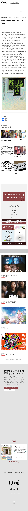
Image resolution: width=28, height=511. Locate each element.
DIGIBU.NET (13, 251)
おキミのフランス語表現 (14, 243)
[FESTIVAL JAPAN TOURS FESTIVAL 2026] (7, 357)
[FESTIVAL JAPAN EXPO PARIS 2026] (6, 331)
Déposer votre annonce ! (14, 220)
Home (2, 15)
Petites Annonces (14, 206)
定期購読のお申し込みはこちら (11, 387)
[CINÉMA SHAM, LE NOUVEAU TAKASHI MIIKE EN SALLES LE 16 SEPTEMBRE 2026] (9, 304)
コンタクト (20, 469)
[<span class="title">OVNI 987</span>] (14, 444)
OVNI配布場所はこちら (9, 389)
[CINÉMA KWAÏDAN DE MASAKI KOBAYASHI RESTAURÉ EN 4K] (9, 278)
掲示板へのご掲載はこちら (13, 222)
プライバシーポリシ (19, 472)
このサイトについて (10, 469)
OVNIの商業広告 (8, 472)
